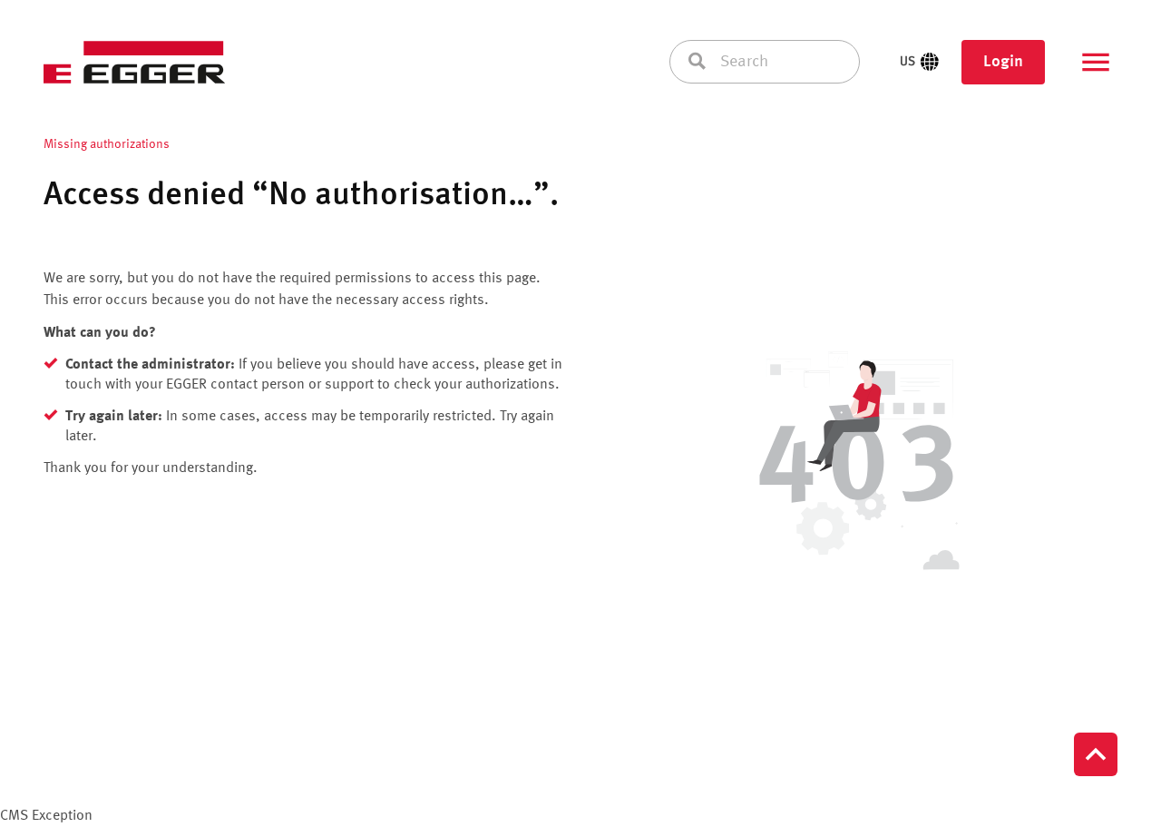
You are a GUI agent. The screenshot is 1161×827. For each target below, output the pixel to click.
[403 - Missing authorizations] (856, 464)
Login (1003, 62)
